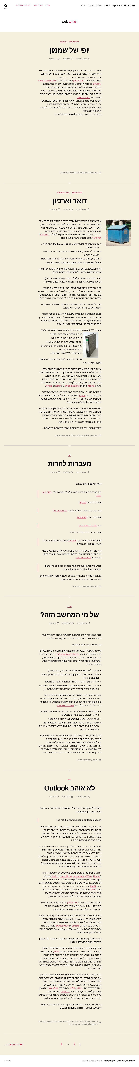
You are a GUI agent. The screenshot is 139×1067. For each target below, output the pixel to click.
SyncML (87, 1021)
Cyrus (82, 395)
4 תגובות (52, 797)
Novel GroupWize (82, 876)
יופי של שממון (69, 50)
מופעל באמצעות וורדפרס (92, 1061)
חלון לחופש (38, 5)
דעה (69, 455)
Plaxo (72, 1021)
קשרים (74, 1024)
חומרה (58, 386)
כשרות (49, 386)
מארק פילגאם (83, 97)
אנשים (84, 1024)
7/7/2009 (66, 209)
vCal (72, 988)
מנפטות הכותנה (83, 557)
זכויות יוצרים (74, 173)
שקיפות (86, 173)
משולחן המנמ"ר (63, 192)
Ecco (56, 951)
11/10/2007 (66, 797)
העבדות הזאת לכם (88, 525)
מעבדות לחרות (69, 464)
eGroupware (62, 925)
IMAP (94, 889)
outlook (86, 435)
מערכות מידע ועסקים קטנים (119, 5)
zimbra (95, 1024)
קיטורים (62, 435)
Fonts (92, 173)
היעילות (72, 540)
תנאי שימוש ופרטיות (23, 5)
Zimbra (96, 876)
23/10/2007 (66, 623)
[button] (118, 233)
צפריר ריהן (78, 80)
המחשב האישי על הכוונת (67, 654)
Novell (60, 1021)
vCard (80, 988)
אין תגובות (52, 59)
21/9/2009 (66, 59)
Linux (55, 1021)
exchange (79, 435)
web (96, 173)
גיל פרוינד (79, 59)
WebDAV (53, 988)
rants (76, 1021)
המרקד (83, 502)
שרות (57, 435)
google (49, 1021)
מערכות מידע (74, 42)
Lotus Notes (66, 876)
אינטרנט (63, 42)
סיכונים (67, 435)
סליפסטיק (72, 902)
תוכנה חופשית (78, 587)
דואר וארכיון (69, 201)
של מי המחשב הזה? (69, 615)
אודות (48, 5)
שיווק (81, 173)
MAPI (93, 886)
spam (92, 435)
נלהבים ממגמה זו (65, 705)
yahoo (89, 1024)
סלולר (85, 760)
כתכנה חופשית (72, 386)
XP (97, 760)
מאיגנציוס (81, 517)
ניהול (73, 435)
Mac (84, 587)
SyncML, (65, 991)
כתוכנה (91, 386)
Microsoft (90, 587)
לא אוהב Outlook (69, 788)
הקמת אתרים (64, 173)
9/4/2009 (66, 472)
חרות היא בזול (60, 510)
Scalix (54, 876)
